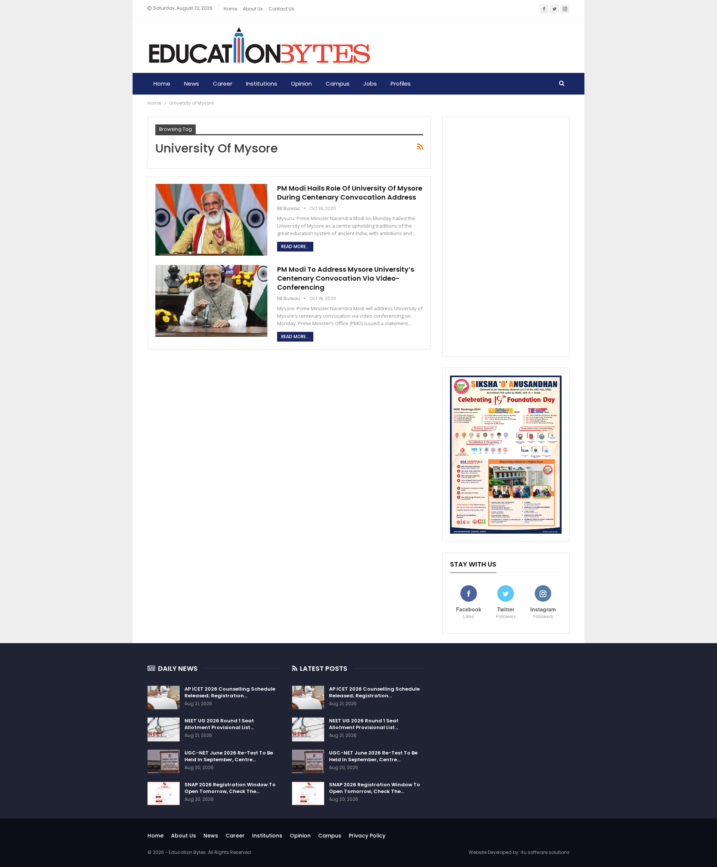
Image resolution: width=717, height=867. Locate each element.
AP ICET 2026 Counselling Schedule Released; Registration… (229, 692)
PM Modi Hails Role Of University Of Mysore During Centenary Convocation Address (349, 192)
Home (230, 9)
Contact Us (281, 9)
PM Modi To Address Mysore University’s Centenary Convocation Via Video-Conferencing (345, 278)
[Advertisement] (506, 236)
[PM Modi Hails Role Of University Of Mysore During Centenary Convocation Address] (211, 220)
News (191, 83)
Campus (338, 83)
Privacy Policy (367, 835)
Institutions (261, 83)
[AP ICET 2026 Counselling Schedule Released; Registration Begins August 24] (164, 698)
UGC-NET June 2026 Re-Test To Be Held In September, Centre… (228, 756)
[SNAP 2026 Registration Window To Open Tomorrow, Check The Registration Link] (164, 793)
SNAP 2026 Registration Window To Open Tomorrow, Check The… (230, 788)
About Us (183, 835)
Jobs (370, 83)
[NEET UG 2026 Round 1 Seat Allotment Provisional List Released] (164, 729)
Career (222, 83)
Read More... (295, 246)
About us (253, 9)
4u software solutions (545, 852)
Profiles (401, 83)
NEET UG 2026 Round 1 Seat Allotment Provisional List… (219, 724)
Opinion (301, 83)
